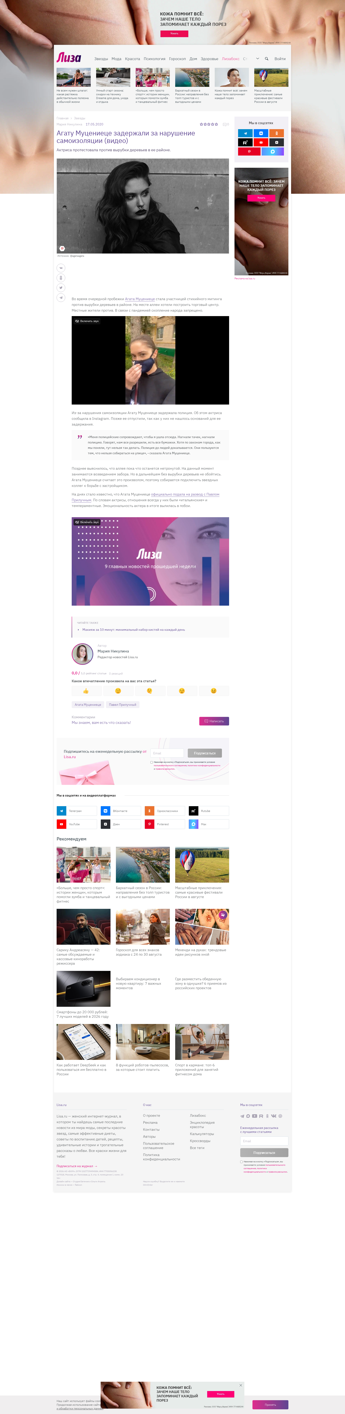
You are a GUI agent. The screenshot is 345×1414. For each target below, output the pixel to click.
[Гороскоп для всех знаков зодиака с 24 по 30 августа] (143, 927)
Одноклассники (167, 811)
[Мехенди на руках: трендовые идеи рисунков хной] (202, 927)
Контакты (151, 1129)
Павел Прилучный (122, 705)
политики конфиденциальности (204, 765)
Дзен (116, 824)
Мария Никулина (69, 124)
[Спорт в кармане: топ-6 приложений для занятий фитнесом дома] (202, 1042)
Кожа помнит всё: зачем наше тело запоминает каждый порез (231, 94)
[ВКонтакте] (261, 133)
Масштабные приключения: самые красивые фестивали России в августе (268, 96)
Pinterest (163, 824)
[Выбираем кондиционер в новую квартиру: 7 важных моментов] (143, 972)
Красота (132, 58)
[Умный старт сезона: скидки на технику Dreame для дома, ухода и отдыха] (113, 77)
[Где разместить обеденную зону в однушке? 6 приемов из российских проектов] (202, 972)
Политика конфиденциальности (161, 1156)
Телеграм (75, 811)
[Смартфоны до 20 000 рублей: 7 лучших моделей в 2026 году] (84, 989)
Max (203, 824)
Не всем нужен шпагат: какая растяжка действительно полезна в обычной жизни (73, 96)
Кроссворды (200, 1140)
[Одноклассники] (276, 133)
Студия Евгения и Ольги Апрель (89, 1181)
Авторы (149, 1136)
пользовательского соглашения (170, 765)
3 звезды (209, 124)
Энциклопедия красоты (202, 1124)
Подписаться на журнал (75, 1166)
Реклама (150, 1122)
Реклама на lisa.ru (244, 278)
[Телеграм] (245, 133)
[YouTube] (261, 142)
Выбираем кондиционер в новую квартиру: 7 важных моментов (138, 983)
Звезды (101, 58)
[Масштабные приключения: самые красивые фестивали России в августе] (271, 77)
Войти (280, 58)
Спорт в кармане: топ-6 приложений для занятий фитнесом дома (196, 1069)
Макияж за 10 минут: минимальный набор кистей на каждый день (133, 630)
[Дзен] (276, 142)
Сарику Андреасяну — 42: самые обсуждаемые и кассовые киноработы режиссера (78, 956)
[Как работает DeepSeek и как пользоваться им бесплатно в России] (84, 1042)
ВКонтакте (120, 811)
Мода (116, 58)
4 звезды (213, 124)
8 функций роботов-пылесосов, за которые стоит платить (142, 1067)
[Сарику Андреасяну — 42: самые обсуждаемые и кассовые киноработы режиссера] (84, 927)
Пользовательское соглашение (158, 1145)
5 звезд (216, 124)
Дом (193, 58)
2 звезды (205, 124)
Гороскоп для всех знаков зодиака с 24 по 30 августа (139, 952)
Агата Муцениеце (140, 298)
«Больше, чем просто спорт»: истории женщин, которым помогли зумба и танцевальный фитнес (153, 96)
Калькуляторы (202, 1133)
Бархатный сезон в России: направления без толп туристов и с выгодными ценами (192, 96)
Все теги (197, 1147)
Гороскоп (177, 58)
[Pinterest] (249, 151)
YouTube (74, 824)
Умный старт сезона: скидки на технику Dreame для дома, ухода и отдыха (112, 96)
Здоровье (209, 58)
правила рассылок (165, 768)
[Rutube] (245, 142)
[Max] (273, 151)
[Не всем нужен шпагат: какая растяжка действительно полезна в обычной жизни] (74, 77)
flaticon (78, 1184)
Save (62, 248)
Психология (154, 58)
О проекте (151, 1115)
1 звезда (202, 124)
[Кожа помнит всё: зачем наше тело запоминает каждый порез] (232, 77)
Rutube (205, 811)
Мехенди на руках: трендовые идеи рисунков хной (200, 952)
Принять (270, 1404)
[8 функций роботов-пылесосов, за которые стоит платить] (143, 1042)
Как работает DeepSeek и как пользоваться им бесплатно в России (81, 1069)
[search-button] (266, 58)
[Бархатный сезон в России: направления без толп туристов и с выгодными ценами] (192, 77)
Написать (217, 721)
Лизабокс (231, 58)
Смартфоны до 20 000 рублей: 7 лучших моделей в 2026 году (83, 1014)
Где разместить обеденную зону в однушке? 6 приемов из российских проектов (201, 983)
